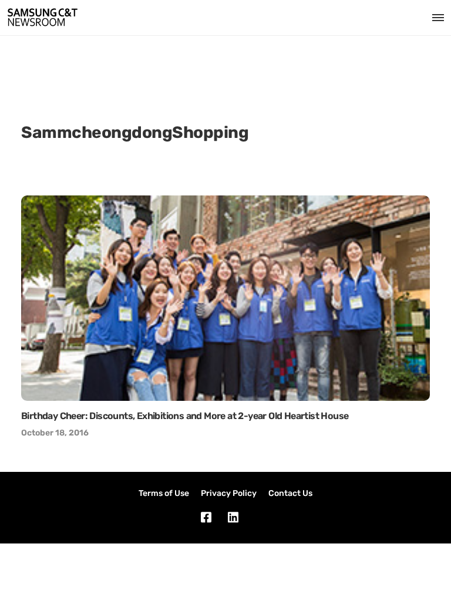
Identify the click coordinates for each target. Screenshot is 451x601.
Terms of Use (164, 493)
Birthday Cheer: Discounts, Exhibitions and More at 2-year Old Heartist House (184, 415)
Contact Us (290, 493)
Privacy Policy (229, 493)
